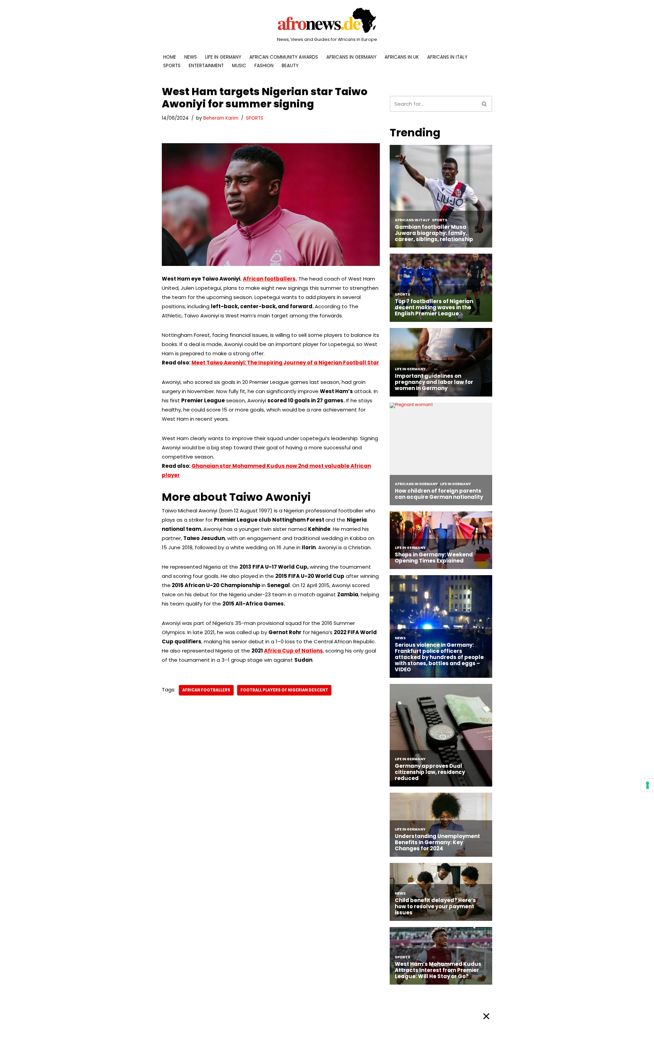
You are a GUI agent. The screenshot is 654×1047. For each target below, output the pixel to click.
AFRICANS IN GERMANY (351, 57)
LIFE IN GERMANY (223, 57)
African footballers (269, 278)
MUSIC (239, 65)
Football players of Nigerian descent (284, 690)
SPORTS (172, 65)
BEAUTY (290, 65)
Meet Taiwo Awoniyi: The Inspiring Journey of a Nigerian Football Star (285, 362)
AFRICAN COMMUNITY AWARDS (283, 57)
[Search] (484, 104)
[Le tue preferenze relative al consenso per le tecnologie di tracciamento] (647, 785)
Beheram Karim (220, 118)
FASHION (264, 65)
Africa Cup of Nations (293, 650)
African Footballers (206, 690)
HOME (169, 57)
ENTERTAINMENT (206, 65)
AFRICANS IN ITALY (447, 57)
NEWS (190, 57)
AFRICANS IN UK (402, 57)
